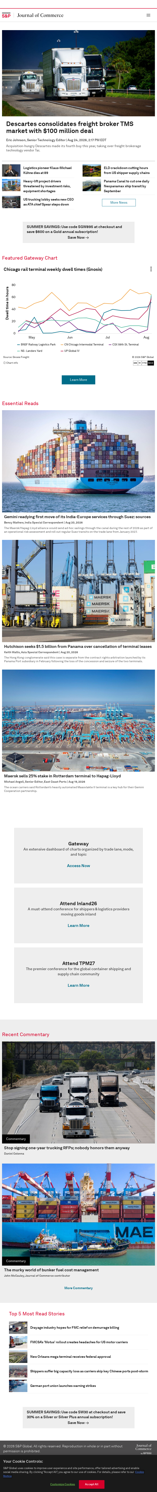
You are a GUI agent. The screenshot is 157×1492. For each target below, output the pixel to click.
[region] (78, 1473)
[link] (79, 232)
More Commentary (78, 1288)
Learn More (78, 380)
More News (118, 202)
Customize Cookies (62, 1484)
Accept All (91, 1484)
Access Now (78, 865)
